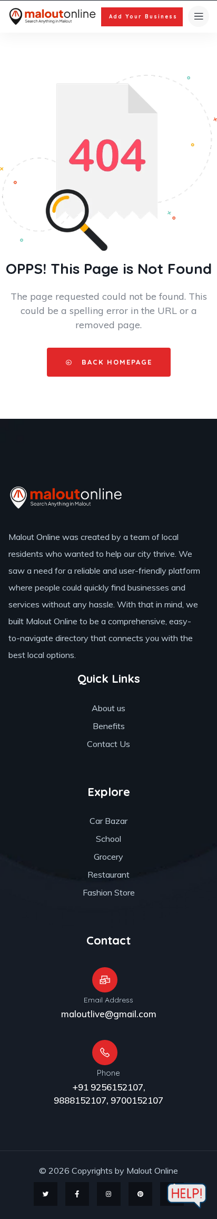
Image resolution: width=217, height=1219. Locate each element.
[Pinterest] (140, 1194)
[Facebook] (77, 1194)
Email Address (108, 1000)
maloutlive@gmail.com (108, 1013)
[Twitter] (45, 1194)
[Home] (52, 16)
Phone (108, 1073)
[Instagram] (109, 1194)
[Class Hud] (66, 497)
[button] (142, 16)
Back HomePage (115, 362)
